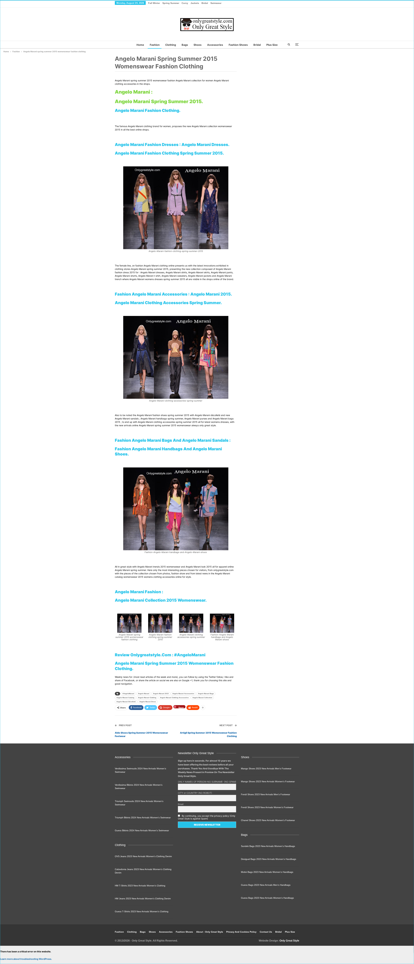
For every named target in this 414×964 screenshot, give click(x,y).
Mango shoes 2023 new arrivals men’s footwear (266, 768)
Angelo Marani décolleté (126, 702)
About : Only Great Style (209, 932)
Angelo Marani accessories (183, 693)
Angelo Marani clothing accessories (174, 698)
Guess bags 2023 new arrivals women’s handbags (267, 898)
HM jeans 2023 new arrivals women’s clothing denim (143, 898)
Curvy (185, 3)
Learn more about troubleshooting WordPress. (26, 959)
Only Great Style (289, 940)
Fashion (155, 44)
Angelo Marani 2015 (161, 693)
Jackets (195, 3)
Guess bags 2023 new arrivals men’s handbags (265, 885)
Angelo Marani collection (202, 698)
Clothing (170, 44)
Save (181, 707)
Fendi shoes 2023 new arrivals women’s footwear (267, 807)
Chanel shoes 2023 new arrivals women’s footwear (268, 820)
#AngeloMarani (128, 693)
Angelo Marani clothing (147, 698)
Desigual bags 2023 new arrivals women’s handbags (268, 859)
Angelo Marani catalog (125, 698)
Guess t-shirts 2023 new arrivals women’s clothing (141, 911)
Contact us (266, 932)
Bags (185, 44)
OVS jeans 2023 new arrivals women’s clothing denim (143, 856)
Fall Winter (154, 3)
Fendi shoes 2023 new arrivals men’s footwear (265, 794)
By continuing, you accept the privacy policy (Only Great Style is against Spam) (206, 817)
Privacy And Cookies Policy (241, 932)
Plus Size (272, 44)
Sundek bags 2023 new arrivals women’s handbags (268, 846)
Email (180, 804)
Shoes (198, 44)
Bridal (205, 3)
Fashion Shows (238, 44)
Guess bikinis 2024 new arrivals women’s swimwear (142, 830)
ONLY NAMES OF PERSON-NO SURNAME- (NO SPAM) (207, 781)
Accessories (215, 44)
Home (140, 44)
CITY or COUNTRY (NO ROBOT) (195, 792)
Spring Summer (170, 3)
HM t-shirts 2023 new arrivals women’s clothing (140, 885)
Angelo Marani (143, 693)
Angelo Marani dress (147, 702)
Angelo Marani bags (206, 693)
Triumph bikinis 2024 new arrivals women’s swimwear (143, 817)
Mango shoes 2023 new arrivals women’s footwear (268, 781)
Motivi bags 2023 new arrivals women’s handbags (267, 872)
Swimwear (215, 3)
